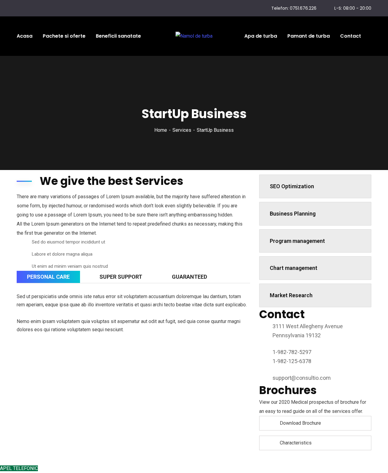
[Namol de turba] (194, 36)
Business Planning (293, 213)
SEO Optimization (292, 186)
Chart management (293, 268)
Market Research (291, 295)
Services (181, 130)
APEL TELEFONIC (19, 468)
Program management (297, 241)
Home (160, 130)
